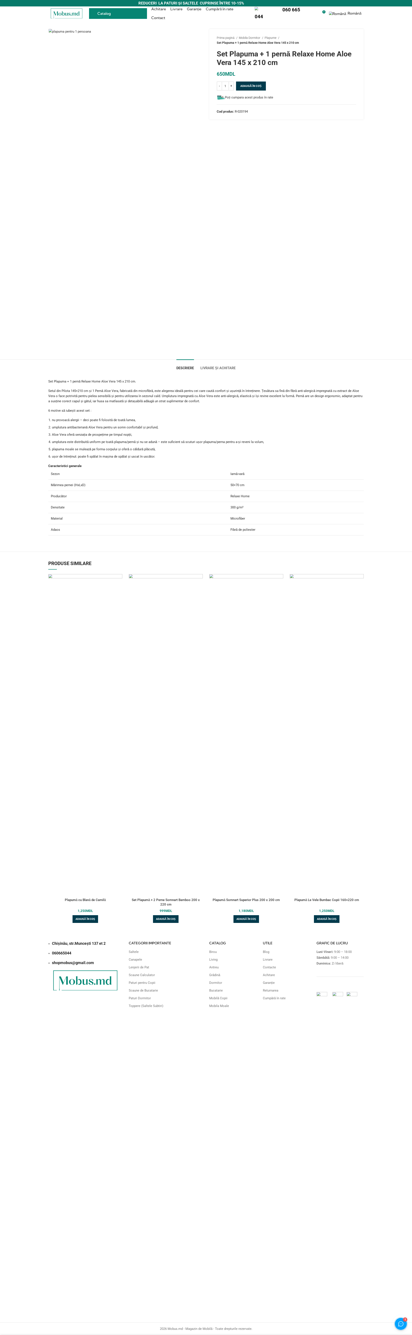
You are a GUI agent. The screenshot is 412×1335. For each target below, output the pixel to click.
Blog (266, 952)
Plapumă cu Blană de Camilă (85, 900)
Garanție (269, 983)
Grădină (214, 975)
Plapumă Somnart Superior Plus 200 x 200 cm (246, 900)
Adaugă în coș (251, 86)
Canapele (135, 960)
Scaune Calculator (142, 975)
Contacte (269, 967)
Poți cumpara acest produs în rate (249, 97)
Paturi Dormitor (140, 998)
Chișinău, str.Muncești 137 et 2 (79, 943)
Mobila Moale (219, 1006)
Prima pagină (226, 37)
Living (213, 960)
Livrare (268, 960)
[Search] (314, 13)
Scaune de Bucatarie (143, 990)
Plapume (271, 37)
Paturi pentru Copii (142, 983)
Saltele (134, 952)
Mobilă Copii (218, 998)
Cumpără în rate (274, 998)
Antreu (214, 967)
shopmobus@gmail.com (73, 962)
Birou (213, 952)
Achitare (269, 975)
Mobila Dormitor (250, 37)
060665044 (61, 953)
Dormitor (215, 983)
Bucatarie (216, 990)
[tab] (185, 365)
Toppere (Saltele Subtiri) (146, 1006)
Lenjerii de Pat (139, 967)
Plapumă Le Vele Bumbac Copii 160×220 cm (326, 900)
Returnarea (270, 990)
